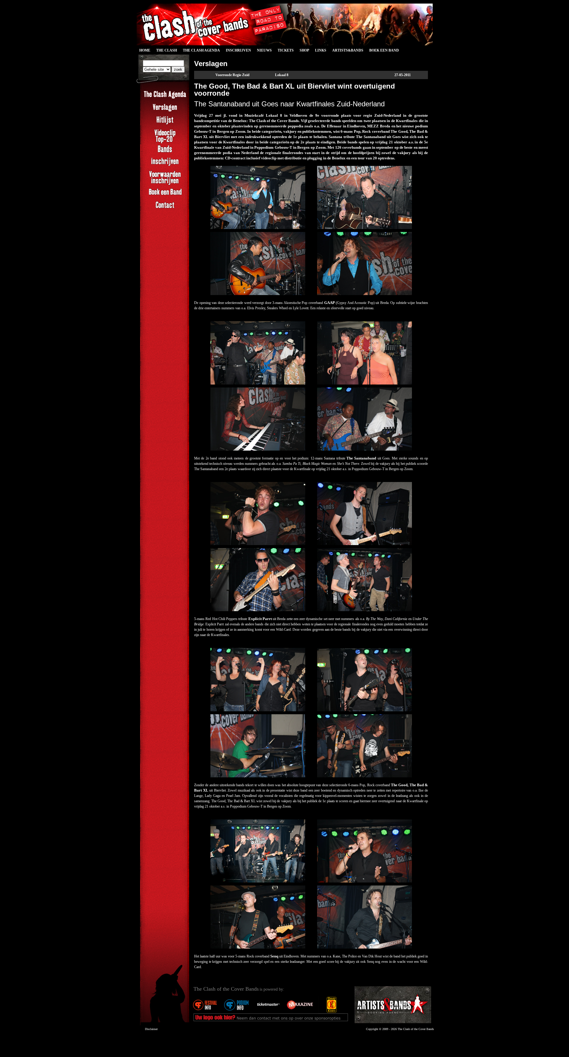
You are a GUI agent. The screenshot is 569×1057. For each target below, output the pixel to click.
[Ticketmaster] (267, 1012)
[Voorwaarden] (165, 184)
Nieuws (264, 50)
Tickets (286, 50)
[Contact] (165, 208)
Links (320, 50)
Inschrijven (238, 50)
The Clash (165, 51)
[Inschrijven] (165, 165)
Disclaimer (151, 1029)
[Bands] (165, 152)
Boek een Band (384, 50)
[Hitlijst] (165, 123)
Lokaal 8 (281, 75)
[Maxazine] (299, 1012)
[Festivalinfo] (204, 1012)
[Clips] (165, 143)
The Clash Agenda (201, 50)
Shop (304, 50)
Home (144, 50)
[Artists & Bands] (392, 1004)
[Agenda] (165, 98)
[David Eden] (331, 1012)
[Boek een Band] (165, 195)
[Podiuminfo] (236, 1012)
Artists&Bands (347, 50)
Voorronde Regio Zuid (232, 75)
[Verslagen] (165, 111)
